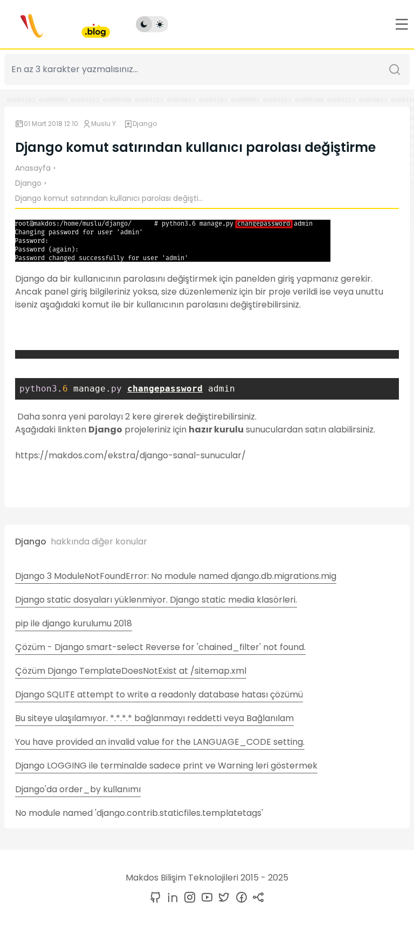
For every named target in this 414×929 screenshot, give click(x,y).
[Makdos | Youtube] (204, 898)
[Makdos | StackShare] (256, 898)
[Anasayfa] (57, 24)
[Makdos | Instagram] (187, 898)
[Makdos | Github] (155, 898)
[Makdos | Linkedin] (170, 898)
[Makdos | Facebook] (239, 898)
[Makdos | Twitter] (222, 898)
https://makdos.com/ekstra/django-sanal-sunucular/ (130, 455)
